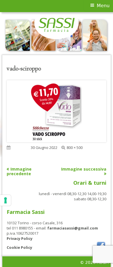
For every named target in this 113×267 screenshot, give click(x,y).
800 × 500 (75, 147)
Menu (103, 5)
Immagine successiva (83, 169)
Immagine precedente (19, 171)
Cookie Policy (19, 247)
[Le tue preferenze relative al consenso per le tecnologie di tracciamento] (5, 200)
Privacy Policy (19, 238)
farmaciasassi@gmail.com (72, 228)
